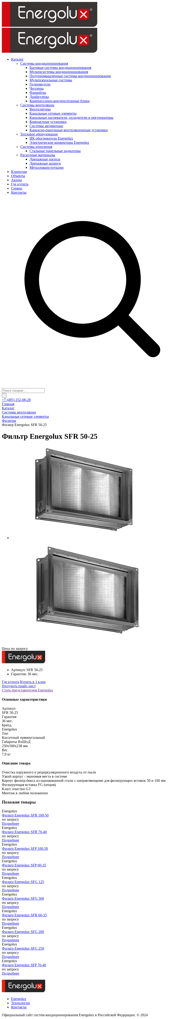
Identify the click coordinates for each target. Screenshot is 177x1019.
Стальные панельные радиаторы (55, 151)
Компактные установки (48, 122)
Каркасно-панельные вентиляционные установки (69, 130)
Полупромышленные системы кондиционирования (70, 76)
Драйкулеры (39, 97)
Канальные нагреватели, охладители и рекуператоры (71, 118)
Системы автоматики (46, 126)
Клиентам (19, 172)
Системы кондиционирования (44, 63)
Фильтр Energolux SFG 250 (23, 948)
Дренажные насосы (45, 159)
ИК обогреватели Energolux (51, 138)
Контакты (19, 192)
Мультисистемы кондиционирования (59, 72)
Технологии (20, 1003)
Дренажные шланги (45, 163)
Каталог (17, 59)
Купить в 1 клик (33, 682)
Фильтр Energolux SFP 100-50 (25, 848)
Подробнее (10, 824)
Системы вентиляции (37, 105)
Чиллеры (37, 88)
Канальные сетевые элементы (53, 113)
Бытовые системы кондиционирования (60, 68)
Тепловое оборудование (39, 134)
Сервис (17, 188)
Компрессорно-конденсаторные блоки (60, 101)
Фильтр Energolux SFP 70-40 (24, 965)
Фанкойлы (38, 93)
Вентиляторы (40, 109)
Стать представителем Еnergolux (27, 690)
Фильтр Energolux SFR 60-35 (24, 915)
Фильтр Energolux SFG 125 (23, 882)
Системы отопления (36, 147)
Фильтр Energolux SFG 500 (23, 898)
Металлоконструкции (47, 167)
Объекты (18, 176)
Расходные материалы (37, 155)
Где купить (19, 184)
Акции (16, 180)
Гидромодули (40, 84)
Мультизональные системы (51, 80)
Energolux (18, 999)
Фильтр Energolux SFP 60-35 (24, 865)
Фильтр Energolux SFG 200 (23, 932)
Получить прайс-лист (19, 686)
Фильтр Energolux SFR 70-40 (24, 832)
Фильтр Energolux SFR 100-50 (25, 815)
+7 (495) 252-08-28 (16, 400)
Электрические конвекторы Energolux (59, 142)
